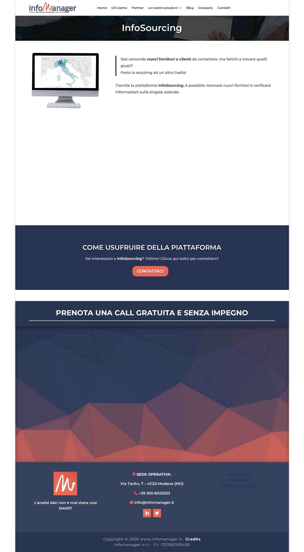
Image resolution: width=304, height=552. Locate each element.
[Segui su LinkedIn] (147, 513)
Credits (193, 539)
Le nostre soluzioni (163, 8)
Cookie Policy (238, 480)
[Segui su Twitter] (157, 513)
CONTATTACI (150, 271)
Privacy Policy (238, 474)
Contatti (223, 8)
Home (102, 8)
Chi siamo (119, 8)
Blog (190, 8)
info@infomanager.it (154, 502)
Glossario (205, 8)
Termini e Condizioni (238, 486)
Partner (138, 8)
